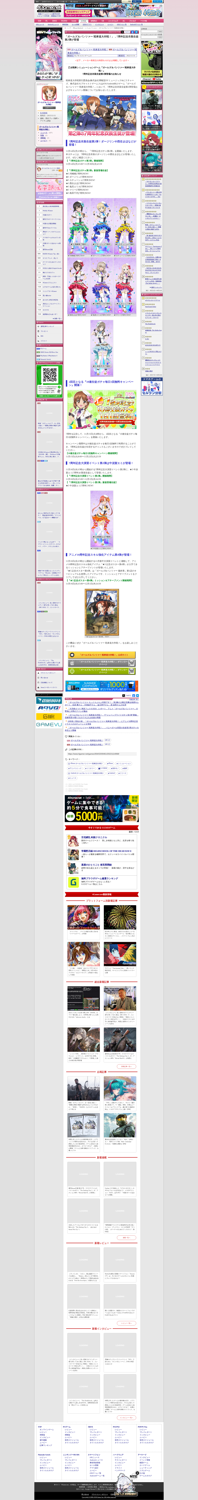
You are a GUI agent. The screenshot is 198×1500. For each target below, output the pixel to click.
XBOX (54, 21)
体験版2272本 (56, 16)
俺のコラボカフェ (49, 272)
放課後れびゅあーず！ (50, 314)
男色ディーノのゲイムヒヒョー (52, 233)
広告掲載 (114, 1494)
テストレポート (121, 1460)
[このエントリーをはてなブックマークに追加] (136, 33)
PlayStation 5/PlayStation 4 (48, 355)
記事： (55, 170)
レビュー (43, 1432)
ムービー (110, 24)
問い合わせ (74, 1)
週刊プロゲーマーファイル (52, 219)
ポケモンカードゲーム (152, 300)
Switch (74, 21)
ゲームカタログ (146, 1476)
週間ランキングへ (156, 287)
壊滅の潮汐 (149, 371)
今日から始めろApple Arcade (52, 268)
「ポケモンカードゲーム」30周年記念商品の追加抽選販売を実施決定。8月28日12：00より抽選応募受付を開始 (153, 184)
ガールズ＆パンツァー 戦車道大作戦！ (49, 103)
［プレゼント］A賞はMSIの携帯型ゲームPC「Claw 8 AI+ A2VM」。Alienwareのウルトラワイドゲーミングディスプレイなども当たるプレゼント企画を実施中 (153, 194)
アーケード (142, 1455)
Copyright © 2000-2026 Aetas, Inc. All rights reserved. (99, 1497)
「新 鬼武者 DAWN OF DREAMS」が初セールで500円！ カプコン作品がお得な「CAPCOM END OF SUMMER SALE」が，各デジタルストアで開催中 (153, 238)
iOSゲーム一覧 (122, 24)
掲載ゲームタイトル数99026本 (49, 14)
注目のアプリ (87, 24)
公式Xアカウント (47, 1)
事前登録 (65, 24)
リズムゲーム (145, 1470)
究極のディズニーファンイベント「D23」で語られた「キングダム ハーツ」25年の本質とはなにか (49, 634)
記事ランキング (46, 1445)
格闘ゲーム (144, 1463)
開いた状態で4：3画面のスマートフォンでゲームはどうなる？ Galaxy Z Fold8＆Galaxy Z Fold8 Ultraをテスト (120, 1313)
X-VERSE (43, 113)
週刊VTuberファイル (50, 228)
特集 (42, 135)
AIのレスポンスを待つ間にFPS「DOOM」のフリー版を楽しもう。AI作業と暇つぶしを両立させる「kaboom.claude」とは (83, 1015)
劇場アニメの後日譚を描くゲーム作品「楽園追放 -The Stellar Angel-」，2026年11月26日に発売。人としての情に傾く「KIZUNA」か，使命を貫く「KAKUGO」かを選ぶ (153, 281)
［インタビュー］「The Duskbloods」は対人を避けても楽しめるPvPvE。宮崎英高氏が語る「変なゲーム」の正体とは (49, 663)
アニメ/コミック (75, 768)
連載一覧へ (58, 318)
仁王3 (147, 339)
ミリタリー (91, 768)
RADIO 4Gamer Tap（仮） (51, 254)
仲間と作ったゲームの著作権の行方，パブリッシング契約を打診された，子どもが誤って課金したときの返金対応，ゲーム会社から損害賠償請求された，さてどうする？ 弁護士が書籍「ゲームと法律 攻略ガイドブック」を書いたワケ (84, 1145)
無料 (125, 768)
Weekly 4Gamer (48, 210)
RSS (37, 1)
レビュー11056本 (43, 16)
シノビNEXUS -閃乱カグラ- (153, 353)
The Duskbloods (150, 324)
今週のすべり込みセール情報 (52, 244)
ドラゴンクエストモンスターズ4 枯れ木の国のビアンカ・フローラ (153, 315)
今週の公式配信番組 (49, 223)
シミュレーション (124, 763)
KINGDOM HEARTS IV (153, 345)
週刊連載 (43, 1440)
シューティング (146, 1468)
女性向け (94, 21)
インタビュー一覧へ (126, 1417)
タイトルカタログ (72, 1443)
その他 (142, 1473)
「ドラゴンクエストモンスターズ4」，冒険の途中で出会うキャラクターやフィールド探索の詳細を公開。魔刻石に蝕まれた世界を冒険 (153, 205)
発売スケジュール (72, 1440)
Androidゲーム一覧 (136, 24)
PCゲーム (43, 348)
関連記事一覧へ (134, 699)
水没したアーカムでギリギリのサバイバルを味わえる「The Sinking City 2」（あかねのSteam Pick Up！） (83, 1227)
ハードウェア (113, 21)
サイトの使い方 (62, 1)
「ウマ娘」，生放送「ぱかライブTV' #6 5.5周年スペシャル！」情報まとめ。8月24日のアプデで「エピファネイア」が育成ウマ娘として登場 (83, 971)
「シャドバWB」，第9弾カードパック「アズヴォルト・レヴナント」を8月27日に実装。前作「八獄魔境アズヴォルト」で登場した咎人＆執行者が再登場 (83, 1057)
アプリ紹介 (94, 1468)
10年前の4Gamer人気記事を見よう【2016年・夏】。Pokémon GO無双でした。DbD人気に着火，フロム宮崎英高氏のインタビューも (49, 454)
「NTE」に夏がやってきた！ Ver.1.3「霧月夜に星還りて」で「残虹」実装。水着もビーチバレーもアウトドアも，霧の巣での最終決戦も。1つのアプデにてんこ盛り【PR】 (120, 1106)
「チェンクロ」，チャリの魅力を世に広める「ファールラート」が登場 (83, 933)
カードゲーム (145, 1465)
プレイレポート (96, 1432)
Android (112, 773)
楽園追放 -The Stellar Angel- (153, 331)
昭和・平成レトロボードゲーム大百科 (52, 277)
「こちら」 (111, 1487)
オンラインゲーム (47, 1430)
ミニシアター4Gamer (50, 291)
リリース (123, 773)
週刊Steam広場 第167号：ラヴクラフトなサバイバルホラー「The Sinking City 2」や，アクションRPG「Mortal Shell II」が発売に (120, 1056)
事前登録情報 (95, 1463)
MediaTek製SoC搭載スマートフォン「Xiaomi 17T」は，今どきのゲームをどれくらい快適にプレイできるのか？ (120, 1276)
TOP (39, 21)
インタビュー (99, 24)
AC (124, 21)
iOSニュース (40, 24)
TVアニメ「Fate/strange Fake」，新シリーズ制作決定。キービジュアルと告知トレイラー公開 (120, 970)
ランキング (157, 1)
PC (47, 21)
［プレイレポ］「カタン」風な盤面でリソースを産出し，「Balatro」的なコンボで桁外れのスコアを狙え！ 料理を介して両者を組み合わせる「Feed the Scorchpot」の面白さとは (84, 1277)
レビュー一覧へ (126, 1323)
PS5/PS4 (64, 21)
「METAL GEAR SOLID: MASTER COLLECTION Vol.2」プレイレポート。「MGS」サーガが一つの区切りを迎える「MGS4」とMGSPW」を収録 (153, 270)
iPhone (110, 763)
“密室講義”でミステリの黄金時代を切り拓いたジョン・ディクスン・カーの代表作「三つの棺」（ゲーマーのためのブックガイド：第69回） (120, 1228)
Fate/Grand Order (150, 306)
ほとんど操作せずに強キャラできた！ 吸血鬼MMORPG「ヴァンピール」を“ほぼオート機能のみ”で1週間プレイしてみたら (49, 515)
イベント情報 (145, 1460)
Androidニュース (53, 24)
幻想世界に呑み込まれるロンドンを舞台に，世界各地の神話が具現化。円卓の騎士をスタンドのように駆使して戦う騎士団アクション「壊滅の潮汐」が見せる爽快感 (83, 1314)
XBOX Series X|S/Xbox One (49, 352)
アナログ (132, 21)
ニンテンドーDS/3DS (71, 1455)
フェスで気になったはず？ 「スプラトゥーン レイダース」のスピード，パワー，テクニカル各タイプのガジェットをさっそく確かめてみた (49, 544)
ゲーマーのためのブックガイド (52, 263)
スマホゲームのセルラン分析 (52, 239)
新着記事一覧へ (126, 1066)
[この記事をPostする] (122, 32)
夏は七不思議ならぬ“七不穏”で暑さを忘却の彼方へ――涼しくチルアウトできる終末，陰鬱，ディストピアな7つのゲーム (49, 483)
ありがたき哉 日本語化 (50, 300)
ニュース (43, 133)
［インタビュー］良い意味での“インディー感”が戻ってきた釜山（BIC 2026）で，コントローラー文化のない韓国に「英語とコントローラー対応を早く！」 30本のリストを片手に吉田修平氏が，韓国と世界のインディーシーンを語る (49, 605)
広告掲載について (47, 682)
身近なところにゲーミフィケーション (52, 305)
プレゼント (44, 331)
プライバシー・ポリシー (100, 1494)
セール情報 (75, 24)
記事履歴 (147, 1)
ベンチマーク (120, 1470)
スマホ (83, 21)
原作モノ (115, 768)
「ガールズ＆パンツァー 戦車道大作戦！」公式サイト (103, 655)
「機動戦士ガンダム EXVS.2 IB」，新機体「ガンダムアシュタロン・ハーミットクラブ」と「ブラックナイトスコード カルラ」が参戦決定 (153, 216)
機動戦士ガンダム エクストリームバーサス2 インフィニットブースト (153, 362)
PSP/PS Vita (142, 1427)
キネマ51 (46, 310)
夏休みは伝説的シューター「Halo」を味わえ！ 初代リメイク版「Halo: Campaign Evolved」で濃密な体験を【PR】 (119, 1142)
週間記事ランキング (47, 326)
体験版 (43, 138)
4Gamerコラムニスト (50, 282)
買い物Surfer (47, 295)
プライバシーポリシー (48, 673)
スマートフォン (94, 1455)
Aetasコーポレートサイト (49, 687)
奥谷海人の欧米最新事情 (51, 206)
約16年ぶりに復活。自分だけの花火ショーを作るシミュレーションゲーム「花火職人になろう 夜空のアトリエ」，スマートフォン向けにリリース (120, 935)
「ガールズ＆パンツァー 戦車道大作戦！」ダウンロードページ (103, 663)
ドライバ (44, 341)
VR (103, 21)
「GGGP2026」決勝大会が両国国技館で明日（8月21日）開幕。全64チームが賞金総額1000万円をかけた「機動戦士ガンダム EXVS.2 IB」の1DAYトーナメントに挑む (153, 259)
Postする (127, 32)
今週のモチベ (47, 215)
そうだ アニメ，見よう (50, 258)
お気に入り (136, 1)
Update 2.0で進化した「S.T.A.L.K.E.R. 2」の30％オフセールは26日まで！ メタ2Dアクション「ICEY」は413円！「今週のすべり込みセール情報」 (120, 1191)
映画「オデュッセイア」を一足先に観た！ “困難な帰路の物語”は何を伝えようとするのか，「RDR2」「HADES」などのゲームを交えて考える (49, 426)
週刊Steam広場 (48, 249)
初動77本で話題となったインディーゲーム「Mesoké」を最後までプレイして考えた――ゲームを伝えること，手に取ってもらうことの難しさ (49, 573)
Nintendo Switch (45, 359)
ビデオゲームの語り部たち (52, 287)
